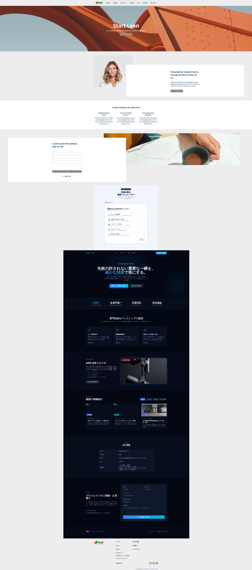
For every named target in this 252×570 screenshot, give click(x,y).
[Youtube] (150, 563)
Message (54, 162)
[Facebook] (64, 176)
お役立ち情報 (136, 541)
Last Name (70, 151)
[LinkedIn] (70, 176)
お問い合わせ (119, 563)
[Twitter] (66, 176)
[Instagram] (68, 176)
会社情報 (135, 545)
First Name (54, 151)
